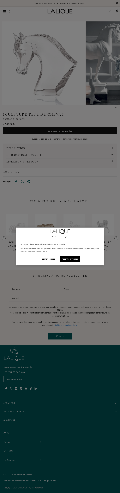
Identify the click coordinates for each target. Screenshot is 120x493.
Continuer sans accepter (60, 237)
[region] (60, 246)
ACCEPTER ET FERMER (70, 259)
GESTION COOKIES (48, 259)
